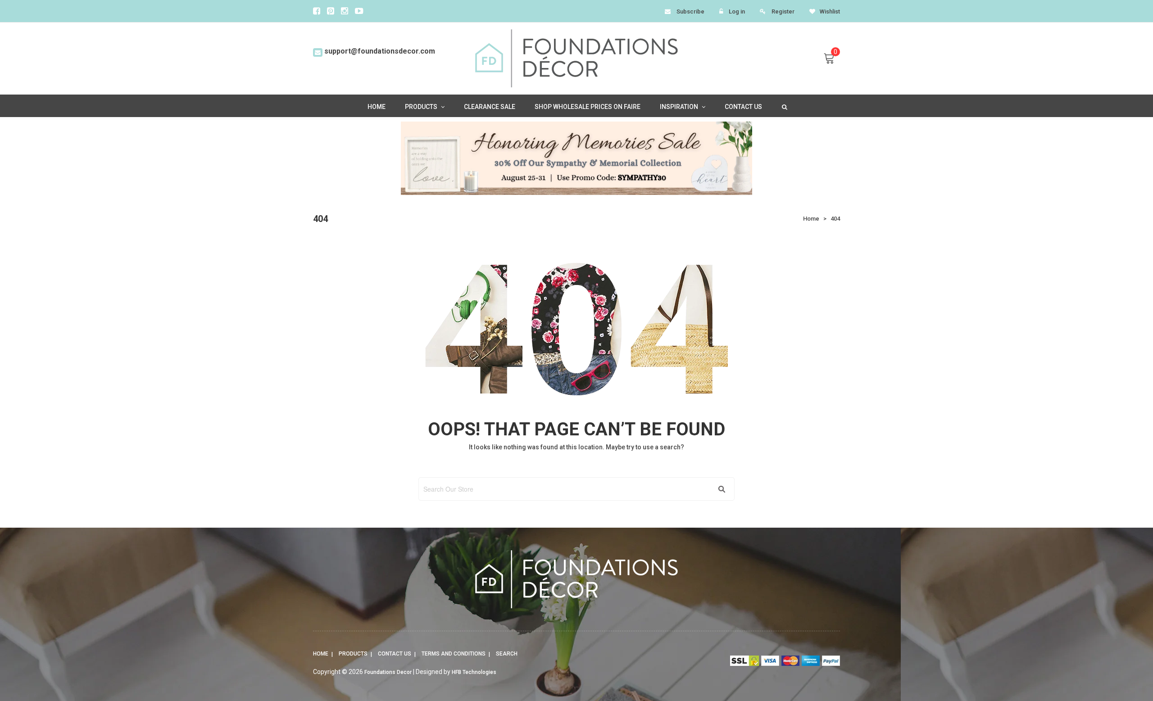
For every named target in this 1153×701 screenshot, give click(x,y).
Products (353, 654)
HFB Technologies (474, 672)
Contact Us (394, 654)
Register (783, 11)
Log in (737, 11)
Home (320, 654)
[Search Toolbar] (783, 106)
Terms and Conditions (454, 654)
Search (506, 654)
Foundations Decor (388, 672)
